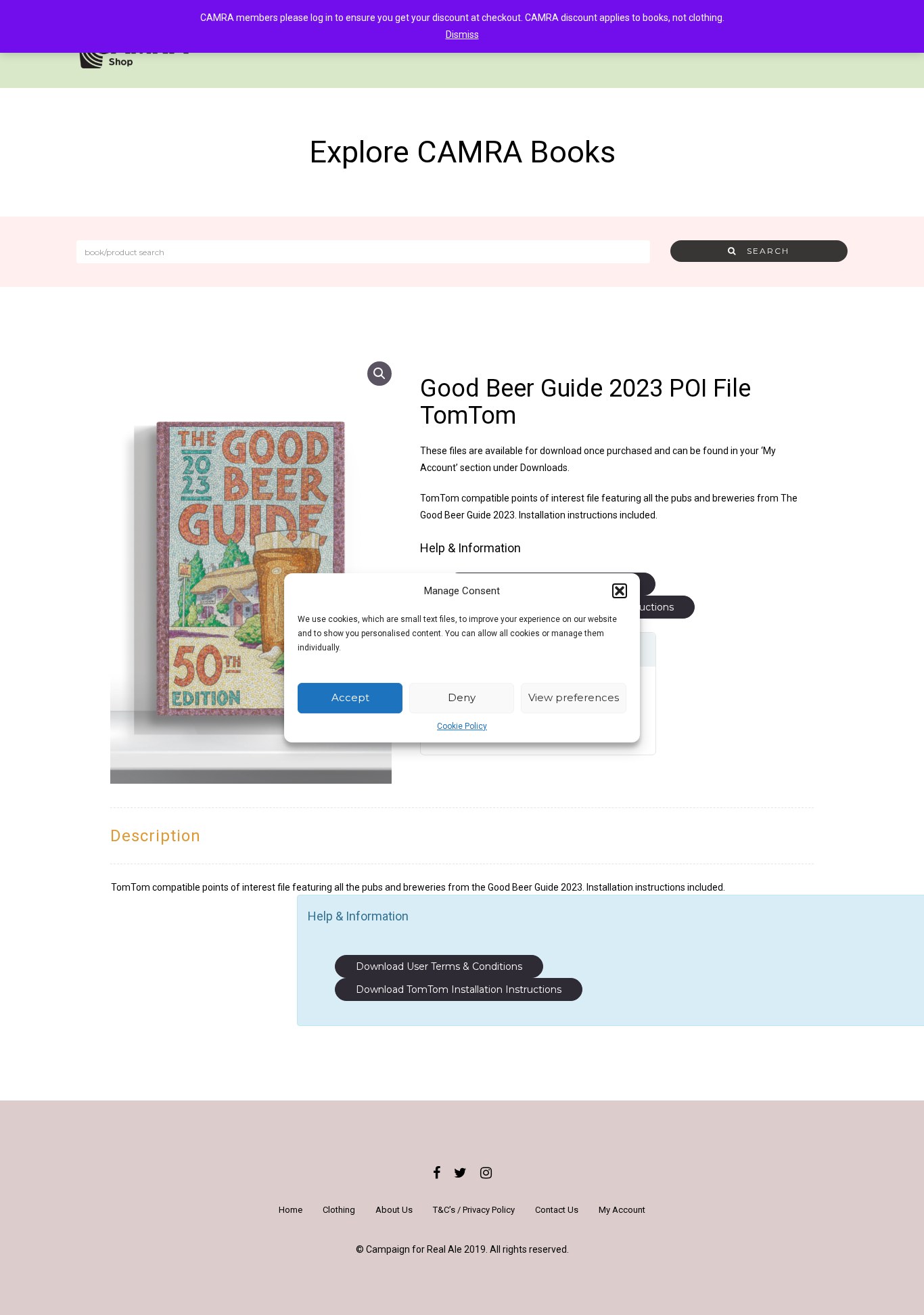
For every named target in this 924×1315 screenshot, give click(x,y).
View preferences (573, 697)
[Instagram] (486, 1173)
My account (622, 1210)
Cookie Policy (462, 725)
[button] (619, 591)
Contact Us (556, 1210)
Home (290, 1210)
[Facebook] (436, 1173)
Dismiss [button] (462, 34)
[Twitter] (460, 1173)
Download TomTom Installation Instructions (458, 989)
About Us (394, 1210)
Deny (462, 697)
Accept (350, 697)
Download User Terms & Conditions (439, 966)
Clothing (339, 1210)
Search (763, 251)
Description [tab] (155, 835)
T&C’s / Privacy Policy (474, 1210)
